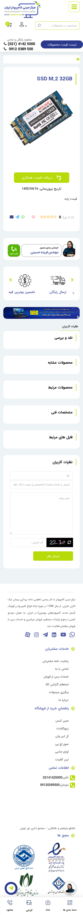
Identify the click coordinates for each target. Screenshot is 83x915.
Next (10, 280)
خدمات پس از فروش (56, 676)
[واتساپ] (71, 634)
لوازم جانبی (62, 751)
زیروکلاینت (62, 728)
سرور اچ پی (62, 744)
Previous (72, 280)
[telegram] (17, 216)
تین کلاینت (62, 759)
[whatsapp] (23, 216)
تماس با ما (62, 668)
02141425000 (52, 777)
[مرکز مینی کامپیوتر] (22, 9)
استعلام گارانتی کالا (57, 684)
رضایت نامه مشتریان (55, 661)
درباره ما (63, 700)
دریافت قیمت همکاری (37, 177)
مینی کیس (62, 720)
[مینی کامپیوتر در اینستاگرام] (36, 634)
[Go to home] (78, 59)
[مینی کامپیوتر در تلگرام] (45, 634)
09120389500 (50, 785)
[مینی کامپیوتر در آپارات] (27, 634)
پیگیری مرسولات (59, 692)
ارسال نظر (53, 556)
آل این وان (62, 736)
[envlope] (11, 216)
